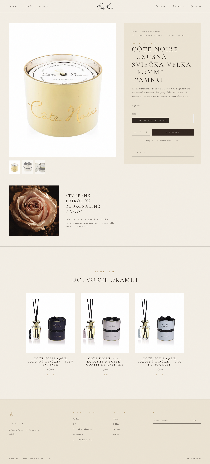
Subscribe (195, 420)
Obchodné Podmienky (82, 429)
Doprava (43, 6)
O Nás (29, 6)
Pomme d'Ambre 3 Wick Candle (150, 120)
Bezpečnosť (78, 434)
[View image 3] (40, 167)
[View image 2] (27, 167)
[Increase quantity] (146, 132)
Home (134, 32)
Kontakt (76, 419)
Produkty (14, 6)
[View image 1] (14, 167)
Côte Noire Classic (150, 32)
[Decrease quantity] (135, 132)
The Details (138, 152)
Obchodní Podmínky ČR (83, 440)
